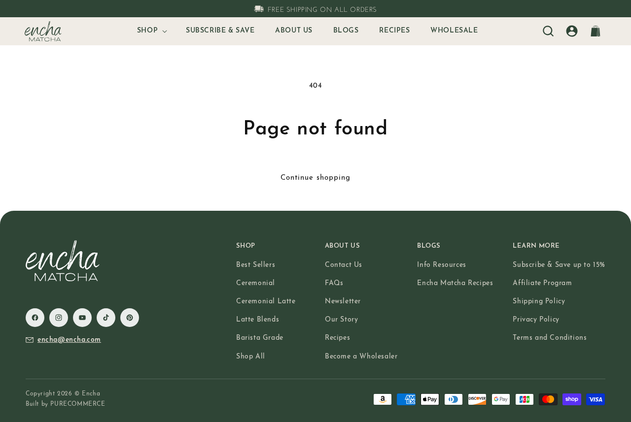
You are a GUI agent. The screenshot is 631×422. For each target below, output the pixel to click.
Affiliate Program (542, 283)
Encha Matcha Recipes (455, 283)
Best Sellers (255, 265)
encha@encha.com (69, 340)
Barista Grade (259, 338)
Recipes (337, 338)
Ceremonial (255, 283)
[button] (151, 31)
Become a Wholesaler (361, 356)
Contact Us (343, 265)
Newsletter (343, 301)
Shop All (250, 356)
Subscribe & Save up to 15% (559, 265)
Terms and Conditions (550, 338)
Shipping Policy (539, 301)
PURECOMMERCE (77, 404)
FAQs (334, 283)
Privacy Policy (536, 320)
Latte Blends (257, 320)
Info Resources (441, 265)
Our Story (341, 320)
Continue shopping (315, 178)
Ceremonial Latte (266, 301)
